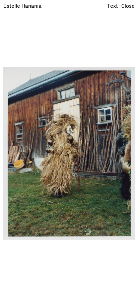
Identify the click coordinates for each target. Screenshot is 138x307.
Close (128, 6)
